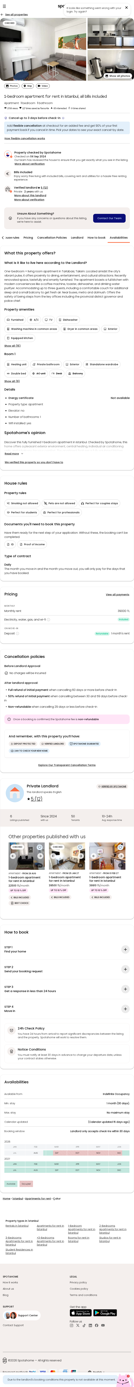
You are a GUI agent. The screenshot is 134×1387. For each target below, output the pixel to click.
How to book (97, 238)
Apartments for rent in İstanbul (50, 1227)
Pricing (28, 238)
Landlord (77, 238)
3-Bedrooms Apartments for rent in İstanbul (19, 1241)
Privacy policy (78, 1282)
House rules (11, 238)
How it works (10, 1282)
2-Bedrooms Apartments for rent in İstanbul (112, 1229)
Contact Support (13, 1325)
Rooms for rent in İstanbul (78, 1239)
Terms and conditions (83, 1295)
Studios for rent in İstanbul (110, 1239)
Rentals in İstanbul (17, 1226)
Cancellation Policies (52, 238)
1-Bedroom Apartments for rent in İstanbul (81, 1229)
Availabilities (119, 238)
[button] (117, 76)
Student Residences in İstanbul (19, 1251)
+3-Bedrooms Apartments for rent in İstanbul (50, 1241)
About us (8, 1289)
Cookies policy (79, 1289)
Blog (5, 1295)
